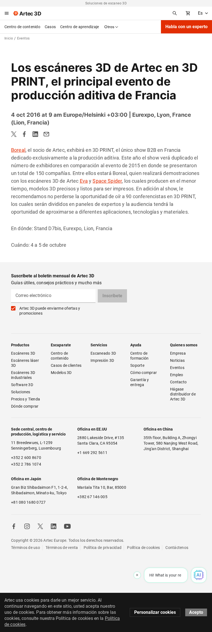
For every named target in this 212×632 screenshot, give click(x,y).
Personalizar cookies (155, 612)
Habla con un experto (186, 26)
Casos (50, 27)
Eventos (177, 367)
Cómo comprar (143, 372)
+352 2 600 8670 (26, 457)
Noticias (177, 360)
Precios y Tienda (25, 399)
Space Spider (107, 181)
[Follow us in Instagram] (27, 526)
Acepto (196, 612)
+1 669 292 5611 (92, 452)
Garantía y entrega (140, 382)
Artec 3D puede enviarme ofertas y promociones (49, 310)
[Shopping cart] (188, 13)
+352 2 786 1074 (26, 464)
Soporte (137, 365)
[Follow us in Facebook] (14, 526)
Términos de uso (25, 547)
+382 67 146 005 (92, 497)
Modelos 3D (61, 372)
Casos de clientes (66, 365)
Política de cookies (143, 547)
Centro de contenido (22, 27)
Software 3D (22, 385)
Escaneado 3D (103, 353)
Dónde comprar (24, 406)
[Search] (174, 13)
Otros (109, 27)
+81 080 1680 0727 (28, 502)
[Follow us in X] (40, 526)
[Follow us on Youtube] (67, 526)
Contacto (178, 382)
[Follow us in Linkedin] (53, 526)
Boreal (18, 150)
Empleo (176, 375)
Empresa (178, 353)
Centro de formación (139, 355)
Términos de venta (62, 547)
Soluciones (20, 392)
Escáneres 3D (23, 353)
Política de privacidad (103, 547)
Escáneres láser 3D (25, 363)
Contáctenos (176, 547)
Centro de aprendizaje (79, 27)
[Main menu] (6, 13)
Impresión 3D (102, 360)
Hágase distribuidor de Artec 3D (183, 394)
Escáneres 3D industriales (23, 375)
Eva (84, 181)
